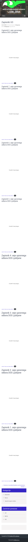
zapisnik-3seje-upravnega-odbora (7, 366)
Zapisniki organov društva (10, 501)
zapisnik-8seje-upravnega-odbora (7, 83)
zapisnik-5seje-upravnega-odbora (7, 251)
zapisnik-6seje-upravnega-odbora (7, 195)
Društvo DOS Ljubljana (14, 536)
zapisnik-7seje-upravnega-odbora (7, 139)
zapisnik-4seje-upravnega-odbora (7, 309)
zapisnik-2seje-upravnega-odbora (7, 423)
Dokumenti (7, 494)
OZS (6, 519)
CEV (5, 513)
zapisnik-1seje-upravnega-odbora (7, 480)
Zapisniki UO (12, 26)
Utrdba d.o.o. (17, 540)
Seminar (23, 486)
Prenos (15, 83)
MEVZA (6, 516)
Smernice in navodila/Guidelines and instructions (13, 485)
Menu (3, 16)
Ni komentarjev (11, 25)
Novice (3, 26)
